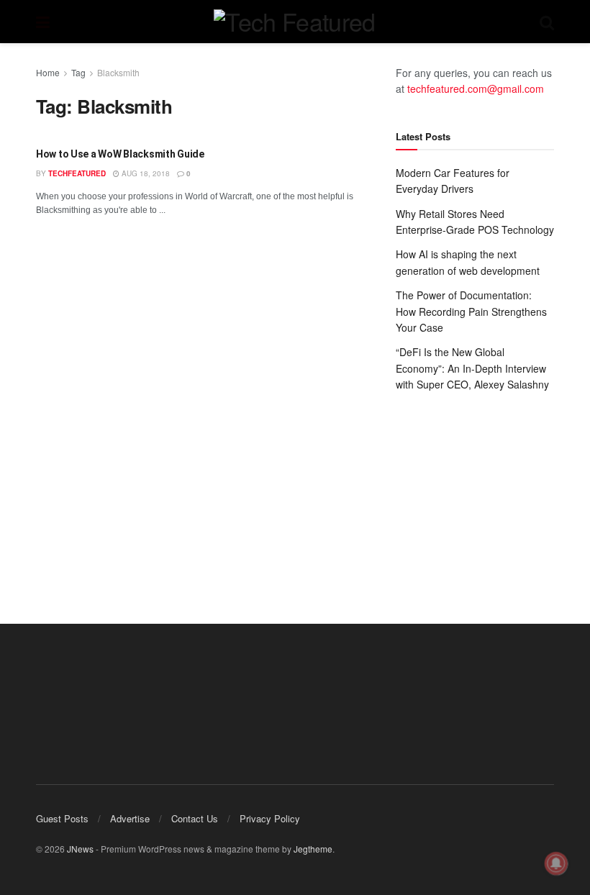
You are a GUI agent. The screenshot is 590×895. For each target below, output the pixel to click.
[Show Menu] (43, 21)
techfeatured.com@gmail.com (475, 88)
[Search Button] (547, 21)
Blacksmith (118, 72)
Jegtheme (313, 848)
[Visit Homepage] (294, 21)
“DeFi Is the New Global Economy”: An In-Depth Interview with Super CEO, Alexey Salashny (472, 368)
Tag (78, 72)
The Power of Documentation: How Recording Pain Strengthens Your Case (471, 311)
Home (48, 72)
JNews (80, 848)
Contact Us (194, 818)
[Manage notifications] (556, 863)
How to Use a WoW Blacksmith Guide (120, 154)
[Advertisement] (475, 493)
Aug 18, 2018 (144, 173)
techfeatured (77, 173)
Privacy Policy (270, 818)
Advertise (130, 818)
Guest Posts (62, 818)
